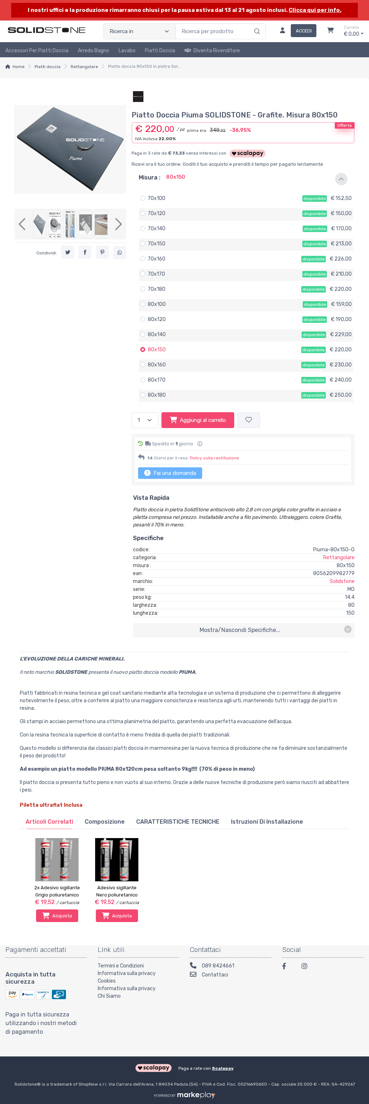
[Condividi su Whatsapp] (119, 252)
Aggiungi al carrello (203, 420)
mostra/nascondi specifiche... (240, 630)
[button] (243, 179)
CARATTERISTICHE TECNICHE (177, 821)
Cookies (107, 981)
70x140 (156, 229)
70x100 (156, 198)
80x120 (157, 319)
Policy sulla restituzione (214, 457)
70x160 (156, 259)
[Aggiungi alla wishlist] (248, 420)
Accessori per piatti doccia (36, 51)
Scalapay (223, 1068)
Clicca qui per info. (315, 10)
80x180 (157, 395)
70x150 (156, 244)
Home (19, 66)
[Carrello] (330, 31)
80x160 (157, 365)
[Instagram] (307, 967)
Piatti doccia (160, 51)
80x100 (157, 304)
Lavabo (127, 51)
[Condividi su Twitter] (67, 252)
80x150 (157, 350)
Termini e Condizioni (121, 966)
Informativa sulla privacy (127, 973)
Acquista (62, 915)
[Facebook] (287, 967)
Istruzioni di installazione (267, 821)
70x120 (156, 213)
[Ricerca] (256, 23)
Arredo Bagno (93, 51)
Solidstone (342, 581)
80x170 (156, 380)
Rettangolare (84, 66)
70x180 (156, 289)
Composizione (105, 821)
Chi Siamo (109, 996)
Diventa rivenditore (217, 51)
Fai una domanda (174, 473)
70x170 (156, 274)
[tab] (49, 822)
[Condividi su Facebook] (85, 252)
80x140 (157, 334)
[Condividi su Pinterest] (102, 252)
